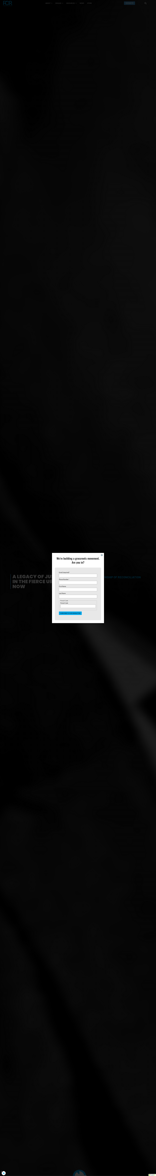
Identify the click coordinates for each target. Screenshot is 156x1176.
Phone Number (64, 579)
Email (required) (64, 572)
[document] (78, 588)
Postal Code (64, 603)
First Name (62, 586)
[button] (101, 555)
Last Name (62, 593)
